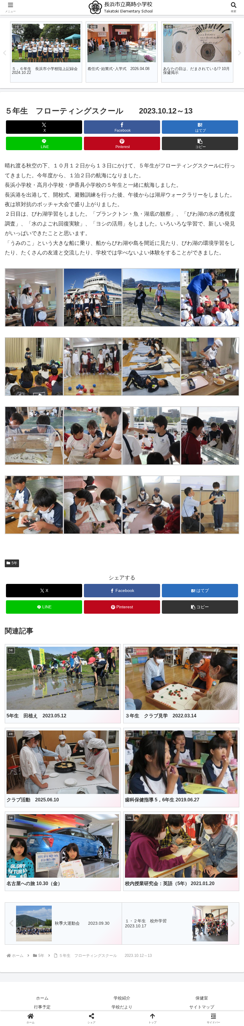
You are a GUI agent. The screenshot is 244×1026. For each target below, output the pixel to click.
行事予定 (42, 1007)
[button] (200, 143)
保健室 (201, 998)
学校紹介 (122, 998)
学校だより (122, 1007)
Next (240, 53)
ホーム (42, 998)
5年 (14, 563)
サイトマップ (201, 1007)
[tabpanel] (84, 52)
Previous (4, 53)
